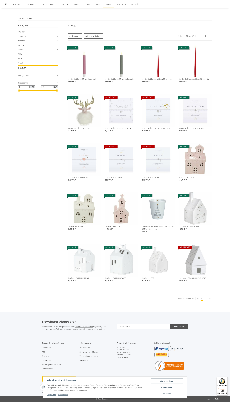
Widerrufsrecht (48, 369)
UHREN (21, 45)
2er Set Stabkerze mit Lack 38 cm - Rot (194, 79)
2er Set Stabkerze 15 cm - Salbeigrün (119, 79)
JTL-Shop (217, 399)
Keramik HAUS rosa (186, 177)
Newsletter (84, 360)
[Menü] (226, 378)
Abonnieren (179, 326)
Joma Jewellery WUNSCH (151, 177)
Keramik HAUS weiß (75, 226)
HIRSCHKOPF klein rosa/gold (79, 128)
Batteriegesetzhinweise (51, 364)
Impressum (51, 395)
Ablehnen (167, 394)
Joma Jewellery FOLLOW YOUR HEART (156, 128)
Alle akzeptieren (166, 381)
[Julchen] (6, 4)
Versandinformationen (89, 356)
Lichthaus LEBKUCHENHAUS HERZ (192, 278)
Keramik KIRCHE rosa (113, 226)
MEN (20, 54)
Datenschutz (63, 395)
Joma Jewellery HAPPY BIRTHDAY (191, 128)
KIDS (20, 58)
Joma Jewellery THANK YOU (115, 177)
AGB (43, 352)
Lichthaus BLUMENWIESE (189, 226)
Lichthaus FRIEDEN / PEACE (78, 278)
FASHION (21, 32)
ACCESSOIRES (23, 41)
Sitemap (45, 356)
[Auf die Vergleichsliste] (96, 48)
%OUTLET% (22, 68)
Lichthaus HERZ (148, 278)
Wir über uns (85, 347)
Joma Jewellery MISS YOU (78, 177)
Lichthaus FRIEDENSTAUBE (115, 278)
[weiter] (210, 36)
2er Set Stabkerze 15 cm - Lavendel (82, 79)
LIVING (20, 49)
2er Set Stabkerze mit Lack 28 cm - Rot (157, 79)
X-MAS (20, 63)
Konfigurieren (166, 387)
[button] (84, 65)
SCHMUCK (22, 36)
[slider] (19, 90)
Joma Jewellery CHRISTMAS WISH (118, 128)
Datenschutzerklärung (84, 326)
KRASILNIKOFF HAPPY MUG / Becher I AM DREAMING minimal (158, 227)
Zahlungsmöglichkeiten (89, 352)
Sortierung (73, 36)
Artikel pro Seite (92, 36)
